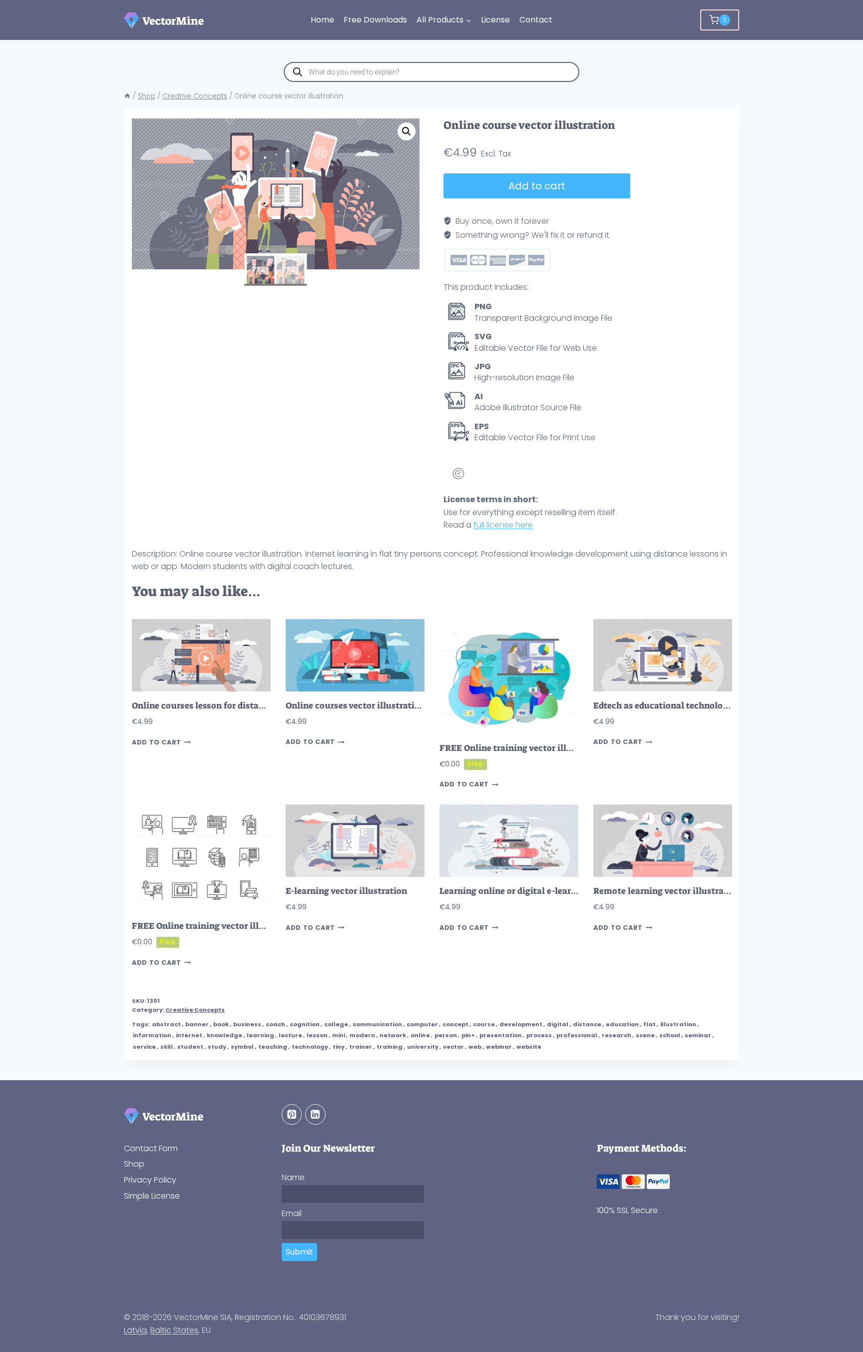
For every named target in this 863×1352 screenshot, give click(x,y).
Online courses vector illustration (355, 705)
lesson (317, 1035)
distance (587, 1024)
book (221, 1024)
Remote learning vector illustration (667, 891)
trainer (360, 1047)
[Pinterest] (292, 1114)
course (484, 1024)
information (152, 1035)
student (190, 1047)
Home (322, 19)
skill (166, 1047)
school (669, 1035)
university (422, 1047)
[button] (407, 131)
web (474, 1047)
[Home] (127, 96)
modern (362, 1035)
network (393, 1035)
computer (422, 1024)
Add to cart (536, 186)
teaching (272, 1047)
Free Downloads (375, 19)
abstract (166, 1024)
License (495, 19)
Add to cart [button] (156, 742)
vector (453, 1047)
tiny (339, 1047)
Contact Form (151, 1148)
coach (275, 1024)
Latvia (135, 1330)
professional (576, 1035)
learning (260, 1035)
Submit (299, 1252)
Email (292, 1213)
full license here (503, 525)
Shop (134, 1164)
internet (189, 1035)
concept (455, 1024)
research (616, 1035)
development (520, 1024)
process (539, 1035)
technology (310, 1047)
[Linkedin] (315, 1114)
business (247, 1024)
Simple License (152, 1196)
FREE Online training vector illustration (522, 748)
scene (645, 1035)
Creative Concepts (195, 1010)
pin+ (468, 1035)
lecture (290, 1035)
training (390, 1047)
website (528, 1047)
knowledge (224, 1035)
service (144, 1047)
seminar (698, 1035)
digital (557, 1024)
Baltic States (174, 1330)
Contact (535, 19)
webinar (499, 1047)
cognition (305, 1024)
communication (377, 1024)
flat (649, 1024)
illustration (678, 1024)
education (622, 1024)
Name (293, 1177)
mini (338, 1035)
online (420, 1035)
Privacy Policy (150, 1180)
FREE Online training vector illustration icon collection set (254, 926)
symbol (242, 1047)
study (217, 1047)
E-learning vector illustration (346, 891)
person (445, 1035)
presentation (500, 1035)
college (336, 1024)
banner (197, 1024)
